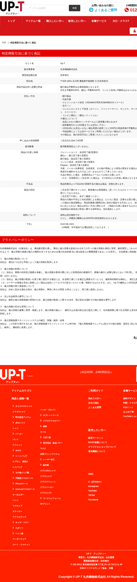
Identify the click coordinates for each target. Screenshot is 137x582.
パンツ (15, 439)
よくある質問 (94, 407)
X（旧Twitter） (95, 482)
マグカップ (17, 506)
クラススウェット (48, 482)
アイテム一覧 (33, 20)
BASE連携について (97, 442)
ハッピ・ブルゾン (48, 410)
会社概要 (110, 557)
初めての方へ (94, 398)
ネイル (43, 432)
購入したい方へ (55, 20)
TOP (4, 42)
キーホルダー (18, 495)
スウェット (17, 445)
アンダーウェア (19, 539)
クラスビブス (46, 493)
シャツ (15, 428)
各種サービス (99, 20)
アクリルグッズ (19, 517)
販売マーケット (95, 438)
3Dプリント (45, 504)
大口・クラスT (121, 20)
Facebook (93, 499)
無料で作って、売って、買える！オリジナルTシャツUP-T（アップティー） (12, 8)
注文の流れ (93, 403)
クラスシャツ (46, 476)
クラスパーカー (47, 487)
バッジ (15, 500)
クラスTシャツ (19, 412)
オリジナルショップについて (102, 447)
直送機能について (96, 451)
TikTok (91, 495)
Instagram (93, 486)
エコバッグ (17, 467)
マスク (43, 448)
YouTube (92, 490)
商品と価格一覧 (20, 398)
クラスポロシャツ (48, 471)
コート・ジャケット (21, 545)
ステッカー (17, 511)
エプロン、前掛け (20, 462)
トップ (11, 20)
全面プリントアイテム (50, 454)
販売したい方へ (77, 20)
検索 (74, 8)
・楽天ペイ (65, 105)
